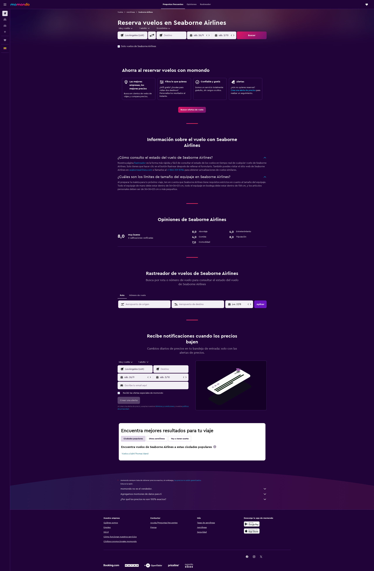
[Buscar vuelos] (5, 13)
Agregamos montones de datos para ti (141, 494)
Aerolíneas (131, 12)
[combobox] (126, 28)
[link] (192, 110)
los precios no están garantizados (187, 480)
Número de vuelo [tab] (137, 295)
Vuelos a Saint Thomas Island (135, 454)
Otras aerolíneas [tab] (157, 439)
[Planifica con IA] (5, 32)
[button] (5, 4)
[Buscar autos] (5, 26)
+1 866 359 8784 (175, 170)
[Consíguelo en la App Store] (252, 531)
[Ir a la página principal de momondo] (20, 4)
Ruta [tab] (122, 295)
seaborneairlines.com (140, 170)
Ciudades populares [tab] (133, 439)
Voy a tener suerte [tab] (180, 439)
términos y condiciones (164, 406)
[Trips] (5, 40)
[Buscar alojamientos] (5, 19)
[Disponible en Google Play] (252, 524)
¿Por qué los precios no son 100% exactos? (143, 499)
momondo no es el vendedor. (136, 489)
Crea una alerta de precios (243, 90)
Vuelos (120, 12)
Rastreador (140, 163)
